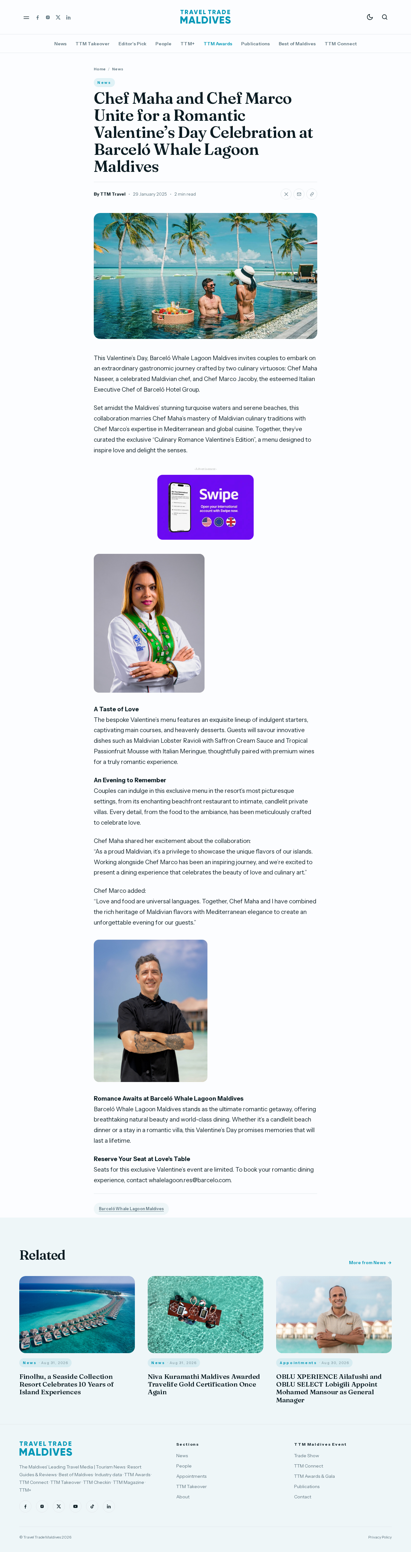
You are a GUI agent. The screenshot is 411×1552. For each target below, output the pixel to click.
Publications (255, 44)
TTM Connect (341, 44)
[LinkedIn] (68, 17)
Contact (302, 1497)
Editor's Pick (132, 44)
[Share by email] (298, 194)
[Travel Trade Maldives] (45, 1448)
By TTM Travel (110, 194)
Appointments (191, 1476)
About (182, 1497)
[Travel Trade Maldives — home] (205, 17)
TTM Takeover (92, 44)
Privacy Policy (380, 1537)
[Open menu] (26, 17)
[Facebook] (37, 17)
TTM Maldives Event (320, 1444)
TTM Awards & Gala (314, 1476)
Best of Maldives (297, 44)
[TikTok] (92, 1506)
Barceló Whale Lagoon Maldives (131, 1208)
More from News (367, 1262)
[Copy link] (311, 194)
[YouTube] (75, 1506)
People (163, 44)
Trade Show (306, 1456)
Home (100, 69)
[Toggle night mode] (370, 17)
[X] (58, 17)
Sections (187, 1444)
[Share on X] (286, 194)
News (60, 44)
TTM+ (187, 44)
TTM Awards (218, 44)
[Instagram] (48, 17)
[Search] (385, 17)
